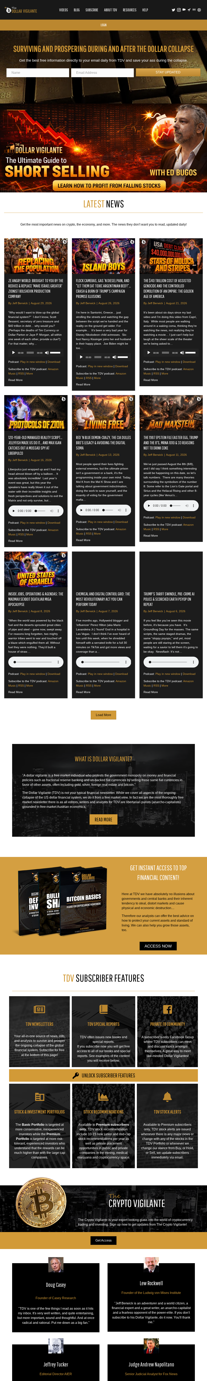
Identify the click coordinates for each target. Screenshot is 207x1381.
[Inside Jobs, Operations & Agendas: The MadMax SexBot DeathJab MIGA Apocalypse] (36, 569)
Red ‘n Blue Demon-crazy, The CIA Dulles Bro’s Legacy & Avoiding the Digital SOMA (103, 442)
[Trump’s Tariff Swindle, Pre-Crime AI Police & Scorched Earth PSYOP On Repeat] (171, 569)
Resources (129, 9)
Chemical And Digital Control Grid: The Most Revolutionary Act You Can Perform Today (103, 599)
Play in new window (32, 361)
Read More (15, 380)
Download (54, 361)
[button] (103, 819)
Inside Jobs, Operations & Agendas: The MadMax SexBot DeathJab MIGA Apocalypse (35, 599)
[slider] (55, 352)
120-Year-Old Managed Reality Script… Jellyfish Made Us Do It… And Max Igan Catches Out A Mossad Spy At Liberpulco (35, 445)
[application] (35, 353)
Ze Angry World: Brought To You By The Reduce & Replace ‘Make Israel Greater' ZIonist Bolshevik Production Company (35, 288)
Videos (63, 9)
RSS (21, 373)
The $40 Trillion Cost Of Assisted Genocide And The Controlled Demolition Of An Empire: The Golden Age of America (168, 288)
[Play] (14, 353)
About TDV (110, 9)
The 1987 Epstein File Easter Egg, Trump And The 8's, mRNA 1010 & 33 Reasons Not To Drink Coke (171, 442)
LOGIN (104, 25)
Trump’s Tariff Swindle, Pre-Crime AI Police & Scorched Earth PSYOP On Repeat (169, 599)
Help (145, 9)
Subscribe (92, 9)
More (29, 373)
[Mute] (47, 353)
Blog (77, 9)
